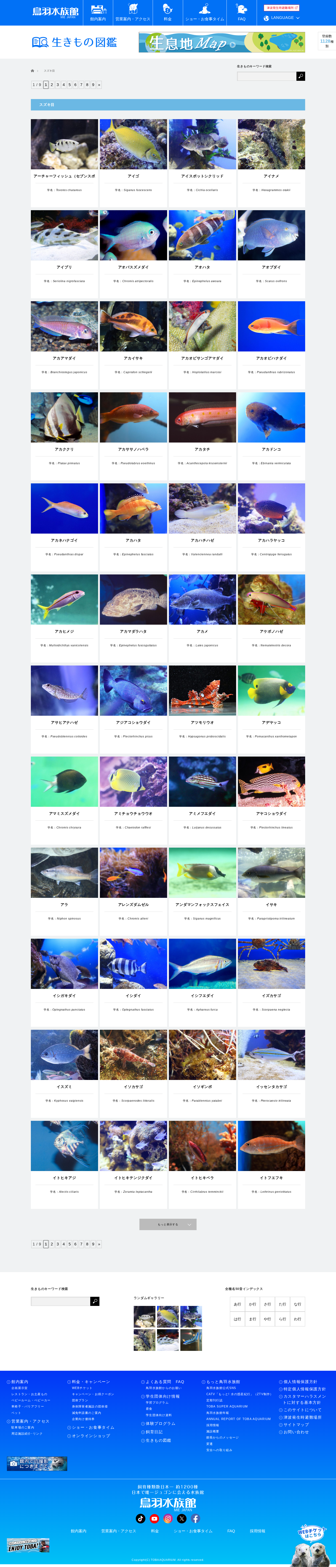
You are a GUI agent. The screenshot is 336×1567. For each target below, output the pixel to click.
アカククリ (64, 449)
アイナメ (271, 176)
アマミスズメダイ (64, 813)
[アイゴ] (168, 1317)
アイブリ (64, 267)
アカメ (202, 631)
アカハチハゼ (202, 540)
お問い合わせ (296, 1432)
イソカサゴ (133, 1087)
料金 (155, 1531)
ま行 (252, 1319)
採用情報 (212, 1425)
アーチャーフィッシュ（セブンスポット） (64, 178)
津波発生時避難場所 (303, 1417)
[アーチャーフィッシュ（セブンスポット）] (144, 1317)
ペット (16, 1413)
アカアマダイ (64, 358)
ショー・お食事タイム (93, 1427)
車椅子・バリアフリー (27, 1406)
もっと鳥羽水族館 (223, 1382)
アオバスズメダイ (133, 267)
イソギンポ (202, 1087)
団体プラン (80, 1400)
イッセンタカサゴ (271, 1087)
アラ (64, 905)
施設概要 (212, 1431)
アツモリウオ (202, 722)
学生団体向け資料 (159, 1415)
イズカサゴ (271, 996)
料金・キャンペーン (91, 1382)
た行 (282, 1304)
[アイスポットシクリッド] (191, 1317)
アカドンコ (271, 449)
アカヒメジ (64, 631)
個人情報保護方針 (301, 1382)
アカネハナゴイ (64, 540)
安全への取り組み (219, 1450)
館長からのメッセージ (222, 1437)
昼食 (149, 1408)
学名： (64, 190)
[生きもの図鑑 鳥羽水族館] (74, 42)
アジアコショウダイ (133, 722)
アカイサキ (133, 358)
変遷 (209, 1444)
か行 (252, 1304)
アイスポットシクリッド (202, 176)
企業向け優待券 (83, 1419)
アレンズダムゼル (133, 905)
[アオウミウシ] (191, 1340)
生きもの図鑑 (158, 1440)
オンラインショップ (91, 1436)
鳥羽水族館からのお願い (164, 1388)
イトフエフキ (271, 1178)
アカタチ (202, 449)
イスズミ (64, 1087)
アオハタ (202, 267)
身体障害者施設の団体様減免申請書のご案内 (90, 1409)
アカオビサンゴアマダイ (202, 358)
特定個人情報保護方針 (305, 1389)
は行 (237, 1319)
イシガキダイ (64, 996)
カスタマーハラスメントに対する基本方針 (304, 1399)
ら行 (282, 1319)
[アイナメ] (144, 1340)
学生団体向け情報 (163, 1396)
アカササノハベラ (133, 449)
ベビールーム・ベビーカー (31, 1400)
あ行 (237, 1304)
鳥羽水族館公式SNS (221, 1388)
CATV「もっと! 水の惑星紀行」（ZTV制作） (239, 1394)
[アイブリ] (168, 1340)
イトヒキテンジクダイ (133, 1178)
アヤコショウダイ (271, 813)
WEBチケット (82, 1388)
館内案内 (20, 1382)
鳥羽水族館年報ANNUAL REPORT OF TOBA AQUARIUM (238, 1416)
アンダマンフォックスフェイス (202, 905)
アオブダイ (271, 267)
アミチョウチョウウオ (133, 813)
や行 (267, 1319)
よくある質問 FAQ (165, 1382)
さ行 (267, 1304)
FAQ (231, 1531)
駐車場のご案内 (22, 1427)
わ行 (297, 1319)
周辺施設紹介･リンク (27, 1433)
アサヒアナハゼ (64, 722)
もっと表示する (168, 1224)
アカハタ (133, 540)
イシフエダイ (202, 996)
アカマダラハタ (133, 631)
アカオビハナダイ (271, 358)
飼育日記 (154, 1432)
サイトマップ (296, 1425)
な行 (297, 1304)
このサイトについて (303, 1410)
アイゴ (133, 176)
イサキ (271, 905)
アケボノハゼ (271, 631)
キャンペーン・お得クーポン (93, 1394)
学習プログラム (157, 1402)
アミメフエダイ (202, 813)
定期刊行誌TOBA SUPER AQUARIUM (227, 1403)
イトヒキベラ (202, 1178)
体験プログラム (161, 1423)
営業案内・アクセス (30, 1421)
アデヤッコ (271, 722)
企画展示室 (19, 1388)
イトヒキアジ (64, 1178)
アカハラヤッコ (271, 540)
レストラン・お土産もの (29, 1394)
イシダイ (133, 996)
